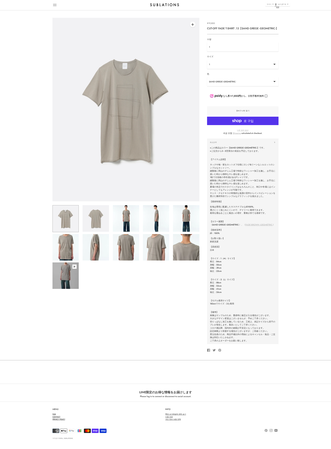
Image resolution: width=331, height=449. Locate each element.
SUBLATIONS (68, 438)
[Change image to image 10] (186, 247)
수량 (209, 39)
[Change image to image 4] (156, 218)
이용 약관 (169, 416)
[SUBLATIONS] (164, 5)
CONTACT (56, 416)
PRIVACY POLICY (58, 419)
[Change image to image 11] (65, 275)
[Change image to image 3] (126, 218)
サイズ (210, 56)
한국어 (269, 4)
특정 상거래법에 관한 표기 (175, 414)
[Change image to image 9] (156, 247)
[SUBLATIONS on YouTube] (276, 430)
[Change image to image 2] (96, 218)
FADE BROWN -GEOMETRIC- (259, 224)
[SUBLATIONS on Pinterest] (266, 430)
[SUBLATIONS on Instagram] (271, 430)
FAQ (54, 414)
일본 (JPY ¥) (282, 4)
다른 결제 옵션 (242, 130)
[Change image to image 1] (65, 218)
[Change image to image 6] (65, 247)
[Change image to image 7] (96, 247)
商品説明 (213, 142)
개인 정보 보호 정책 (173, 419)
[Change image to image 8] (126, 247)
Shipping (237, 133)
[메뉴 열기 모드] (54, 5)
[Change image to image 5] (186, 218)
